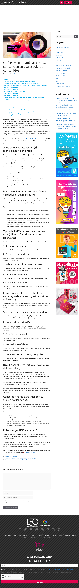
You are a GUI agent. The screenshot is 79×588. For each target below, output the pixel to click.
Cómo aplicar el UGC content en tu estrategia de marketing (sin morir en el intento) (25, 98)
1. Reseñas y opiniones (11, 87)
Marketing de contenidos (11, 456)
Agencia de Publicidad (62, 47)
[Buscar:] (65, 36)
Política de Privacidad (44, 537)
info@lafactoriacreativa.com (49, 535)
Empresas (59, 55)
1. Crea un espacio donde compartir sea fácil (18, 101)
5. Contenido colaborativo (12, 95)
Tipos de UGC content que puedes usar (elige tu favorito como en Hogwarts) (26, 85)
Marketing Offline (61, 70)
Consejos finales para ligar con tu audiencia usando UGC (21, 113)
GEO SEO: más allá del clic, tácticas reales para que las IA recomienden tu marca (66, 100)
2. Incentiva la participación (13, 103)
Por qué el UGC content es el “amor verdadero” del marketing (22, 83)
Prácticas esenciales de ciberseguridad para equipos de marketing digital (65, 120)
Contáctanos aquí (30, 452)
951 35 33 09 (27, 535)
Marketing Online (61, 73)
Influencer (59, 60)
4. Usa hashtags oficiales (12, 107)
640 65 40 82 (36, 535)
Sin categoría (60, 83)
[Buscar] (76, 36)
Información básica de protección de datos (60, 569)
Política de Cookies (53, 537)
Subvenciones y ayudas (63, 86)
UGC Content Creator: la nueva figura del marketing (20, 111)
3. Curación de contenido (12, 105)
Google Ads (59, 57)
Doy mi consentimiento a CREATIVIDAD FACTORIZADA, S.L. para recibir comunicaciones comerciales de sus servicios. (37, 572)
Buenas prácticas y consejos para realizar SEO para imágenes (19, 459)
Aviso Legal (36, 537)
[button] (61, 2)
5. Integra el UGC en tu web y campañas (16, 109)
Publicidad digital (61, 76)
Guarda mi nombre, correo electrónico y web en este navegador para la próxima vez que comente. (26, 502)
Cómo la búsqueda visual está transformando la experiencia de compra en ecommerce (66, 126)
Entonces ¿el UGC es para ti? (13, 115)
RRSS (57, 78)
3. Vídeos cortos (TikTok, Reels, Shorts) (15, 91)
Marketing (59, 63)
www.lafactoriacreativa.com (67, 535)
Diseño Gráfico (60, 49)
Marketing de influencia (63, 68)
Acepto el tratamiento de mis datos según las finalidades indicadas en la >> (37, 569)
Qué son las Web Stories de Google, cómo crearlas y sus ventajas (20, 458)
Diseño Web (59, 52)
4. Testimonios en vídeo (11, 93)
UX (57, 89)
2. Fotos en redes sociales (12, 89)
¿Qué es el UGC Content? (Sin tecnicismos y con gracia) (20, 81)
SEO (57, 81)
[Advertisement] (39, 16)
